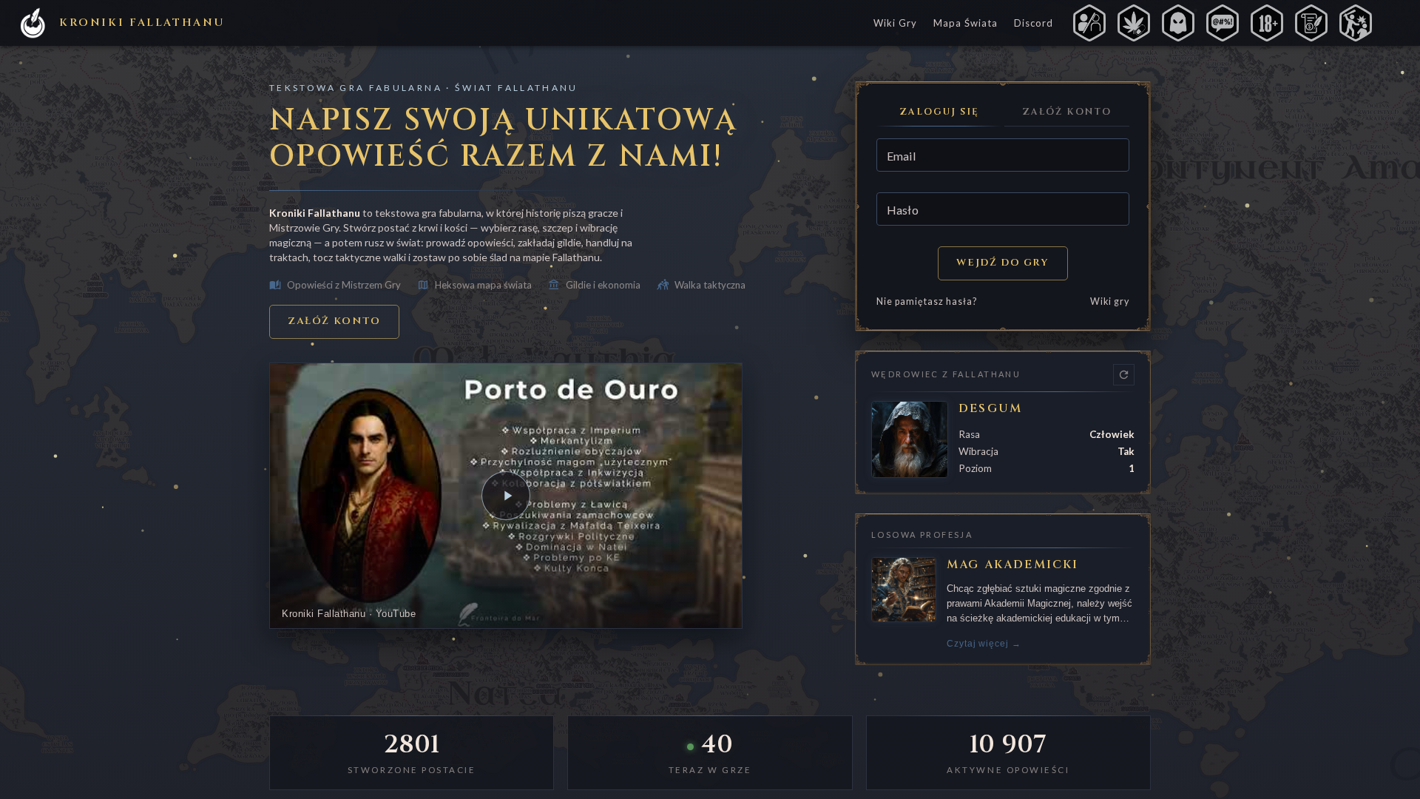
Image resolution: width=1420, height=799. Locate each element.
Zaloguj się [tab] (939, 112)
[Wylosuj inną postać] (1124, 374)
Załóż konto (334, 321)
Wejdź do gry (1002, 262)
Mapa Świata (965, 23)
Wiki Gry (895, 23)
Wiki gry (1109, 301)
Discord (1033, 23)
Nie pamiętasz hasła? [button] (926, 301)
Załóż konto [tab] (1067, 112)
